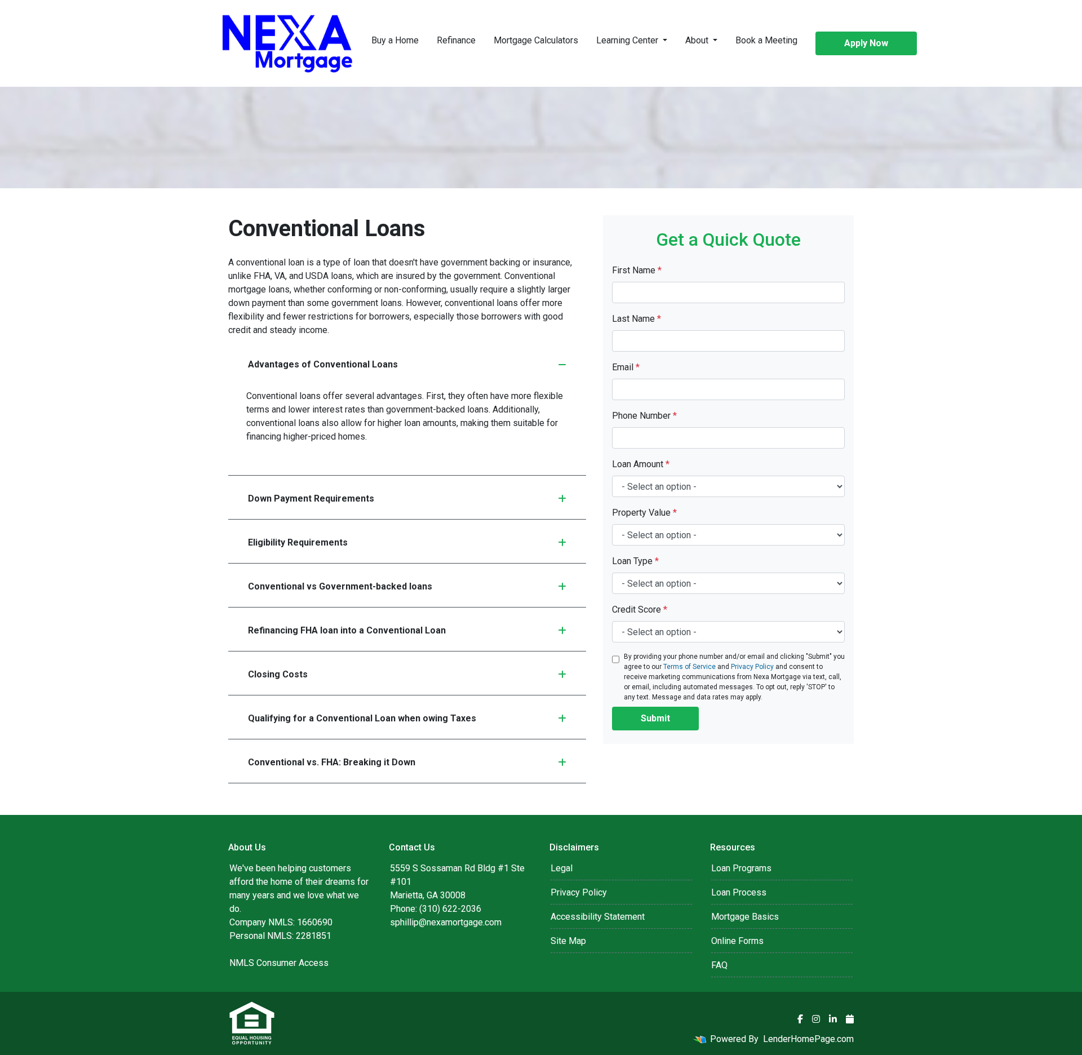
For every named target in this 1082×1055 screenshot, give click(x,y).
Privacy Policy (752, 667)
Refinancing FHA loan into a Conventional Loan (347, 630)
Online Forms (737, 941)
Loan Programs (741, 868)
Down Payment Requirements (311, 498)
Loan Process (738, 892)
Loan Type (635, 561)
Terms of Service (689, 667)
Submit (655, 718)
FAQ (719, 965)
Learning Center (628, 40)
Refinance (456, 40)
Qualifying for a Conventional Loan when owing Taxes (362, 718)
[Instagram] (816, 1018)
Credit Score (639, 609)
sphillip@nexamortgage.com (446, 922)
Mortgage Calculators (536, 40)
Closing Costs (278, 674)
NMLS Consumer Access (279, 963)
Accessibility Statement (598, 916)
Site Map (568, 941)
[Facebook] (800, 1018)
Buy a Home (395, 40)
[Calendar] (850, 1018)
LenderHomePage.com (808, 1039)
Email (626, 367)
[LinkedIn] (833, 1018)
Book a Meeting (766, 40)
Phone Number (644, 415)
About (698, 40)
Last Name (636, 318)
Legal (562, 868)
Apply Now (866, 43)
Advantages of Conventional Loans (323, 364)
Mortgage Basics (745, 916)
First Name (637, 270)
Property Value (644, 512)
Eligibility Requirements (298, 542)
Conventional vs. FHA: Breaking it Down (331, 762)
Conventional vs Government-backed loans (340, 586)
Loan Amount (640, 464)
